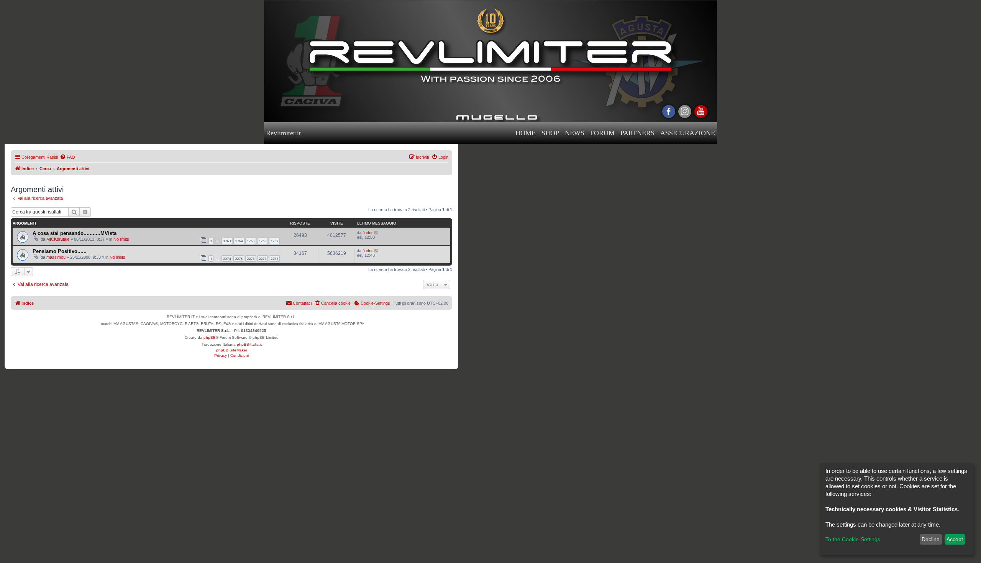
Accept (955, 539)
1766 (262, 240)
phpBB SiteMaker (231, 350)
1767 (274, 240)
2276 (250, 258)
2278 (274, 258)
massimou (56, 257)
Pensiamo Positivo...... (60, 251)
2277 (262, 258)
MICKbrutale (57, 239)
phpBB (209, 337)
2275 (239, 258)
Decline (931, 539)
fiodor (368, 232)
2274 (227, 258)
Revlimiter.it (283, 133)
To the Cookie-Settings (852, 539)
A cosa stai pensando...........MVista (74, 233)
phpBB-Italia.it (249, 344)
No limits (121, 239)
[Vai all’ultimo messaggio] (376, 232)
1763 (227, 240)
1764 (239, 240)
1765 (250, 240)
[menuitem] (67, 157)
